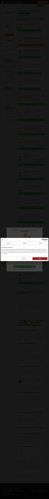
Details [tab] (24, 243)
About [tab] (40, 243)
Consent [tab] (8, 243)
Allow (40, 258)
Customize (23, 258)
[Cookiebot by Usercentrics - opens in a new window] (42, 240)
